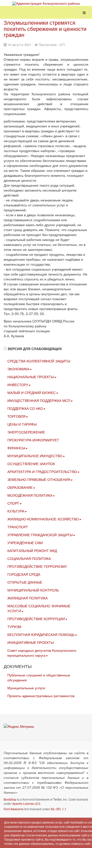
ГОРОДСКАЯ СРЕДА (23, 574)
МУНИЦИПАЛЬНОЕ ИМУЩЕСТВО (34, 455)
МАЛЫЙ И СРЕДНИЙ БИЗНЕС (31, 392)
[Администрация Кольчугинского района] (46, 3)
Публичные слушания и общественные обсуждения (38, 677)
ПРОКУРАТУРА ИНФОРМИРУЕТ (33, 439)
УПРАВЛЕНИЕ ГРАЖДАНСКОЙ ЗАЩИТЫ (40, 534)
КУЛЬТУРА (15, 511)
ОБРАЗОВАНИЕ (20, 487)
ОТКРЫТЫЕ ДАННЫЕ (24, 582)
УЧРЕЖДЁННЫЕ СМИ (25, 542)
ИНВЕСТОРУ (17, 384)
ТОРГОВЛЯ (16, 416)
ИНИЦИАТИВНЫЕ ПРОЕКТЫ (30, 642)
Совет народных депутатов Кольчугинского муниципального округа (41, 653)
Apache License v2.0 (26, 803)
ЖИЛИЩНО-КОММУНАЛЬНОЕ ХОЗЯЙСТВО (43, 518)
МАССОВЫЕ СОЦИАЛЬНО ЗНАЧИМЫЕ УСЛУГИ (38, 608)
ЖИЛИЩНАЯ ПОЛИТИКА (27, 597)
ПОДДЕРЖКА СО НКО (25, 408)
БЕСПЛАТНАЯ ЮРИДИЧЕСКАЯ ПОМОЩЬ (41, 634)
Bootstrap (10, 799)
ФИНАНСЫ (16, 447)
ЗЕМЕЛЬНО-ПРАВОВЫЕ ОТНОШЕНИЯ (38, 479)
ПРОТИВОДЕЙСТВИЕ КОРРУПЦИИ (36, 618)
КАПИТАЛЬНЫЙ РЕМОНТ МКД (32, 550)
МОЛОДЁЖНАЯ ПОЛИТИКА (29, 495)
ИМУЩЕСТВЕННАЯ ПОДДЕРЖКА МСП (38, 400)
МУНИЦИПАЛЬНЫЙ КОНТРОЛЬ (33, 590)
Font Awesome (14, 809)
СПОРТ (13, 503)
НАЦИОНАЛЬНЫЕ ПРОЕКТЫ (30, 376)
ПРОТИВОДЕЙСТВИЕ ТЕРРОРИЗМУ (37, 566)
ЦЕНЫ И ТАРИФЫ (22, 424)
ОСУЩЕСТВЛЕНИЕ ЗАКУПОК (31, 463)
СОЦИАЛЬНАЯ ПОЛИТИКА (29, 558)
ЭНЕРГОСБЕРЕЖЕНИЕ (26, 432)
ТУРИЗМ (14, 626)
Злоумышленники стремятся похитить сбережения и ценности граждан (45, 28)
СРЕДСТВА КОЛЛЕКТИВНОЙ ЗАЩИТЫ (38, 360)
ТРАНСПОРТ (17, 526)
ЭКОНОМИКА (18, 368)
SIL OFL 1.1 (58, 809)
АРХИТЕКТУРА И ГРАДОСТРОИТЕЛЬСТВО (42, 471)
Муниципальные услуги (26, 687)
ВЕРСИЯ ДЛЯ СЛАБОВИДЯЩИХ (35, 348)
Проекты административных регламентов (40, 695)
